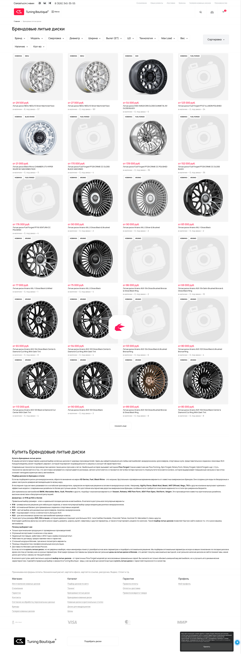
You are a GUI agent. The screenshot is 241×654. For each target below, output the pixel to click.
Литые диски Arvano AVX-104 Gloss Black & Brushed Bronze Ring (145, 350)
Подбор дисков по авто (78, 583)
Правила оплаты (130, 583)
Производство (221, 3)
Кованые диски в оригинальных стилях (85, 602)
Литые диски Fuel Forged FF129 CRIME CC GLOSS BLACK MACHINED (89, 167)
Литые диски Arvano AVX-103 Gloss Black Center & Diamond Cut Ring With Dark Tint (89, 350)
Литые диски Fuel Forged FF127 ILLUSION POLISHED (200, 106)
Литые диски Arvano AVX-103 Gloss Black (85, 410)
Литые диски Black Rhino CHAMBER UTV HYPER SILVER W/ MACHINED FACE (33, 167)
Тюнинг (71, 588)
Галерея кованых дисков (200, 3)
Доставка (171, 3)
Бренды (182, 3)
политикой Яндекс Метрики (200, 641)
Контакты (16, 597)
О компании (142, 3)
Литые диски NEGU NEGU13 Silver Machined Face (33, 106)
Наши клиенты (157, 3)
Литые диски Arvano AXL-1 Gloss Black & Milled (32, 288)
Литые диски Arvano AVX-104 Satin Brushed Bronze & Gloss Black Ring (200, 289)
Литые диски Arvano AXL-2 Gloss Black (84, 288)
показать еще (120, 426)
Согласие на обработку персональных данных (33, 602)
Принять (206, 647)
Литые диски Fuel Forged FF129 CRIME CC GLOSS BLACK (199, 167)
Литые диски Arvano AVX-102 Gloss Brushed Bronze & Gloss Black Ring (145, 411)
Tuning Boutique (36, 11)
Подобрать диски (92, 641)
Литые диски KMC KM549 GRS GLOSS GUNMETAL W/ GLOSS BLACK (145, 107)
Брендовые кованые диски (79, 597)
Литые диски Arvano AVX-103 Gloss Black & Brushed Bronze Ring (200, 350)
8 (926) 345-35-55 (65, 3)
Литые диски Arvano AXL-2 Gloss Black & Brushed (89, 227)
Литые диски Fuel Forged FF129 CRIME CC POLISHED (145, 166)
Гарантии (16, 593)
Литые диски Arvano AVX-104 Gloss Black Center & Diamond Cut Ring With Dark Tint (34, 350)
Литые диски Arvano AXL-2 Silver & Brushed (141, 227)
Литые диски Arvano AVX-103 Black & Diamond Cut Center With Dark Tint (34, 411)
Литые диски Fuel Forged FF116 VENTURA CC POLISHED (32, 228)
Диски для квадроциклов (78, 606)
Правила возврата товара (135, 593)
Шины (70, 611)
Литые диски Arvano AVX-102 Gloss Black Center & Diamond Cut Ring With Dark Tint (199, 411)
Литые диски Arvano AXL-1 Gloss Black (194, 227)
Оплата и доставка (131, 588)
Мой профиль (184, 583)
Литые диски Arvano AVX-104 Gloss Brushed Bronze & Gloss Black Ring (145, 289)
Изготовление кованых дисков (26, 583)
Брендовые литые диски (78, 593)
